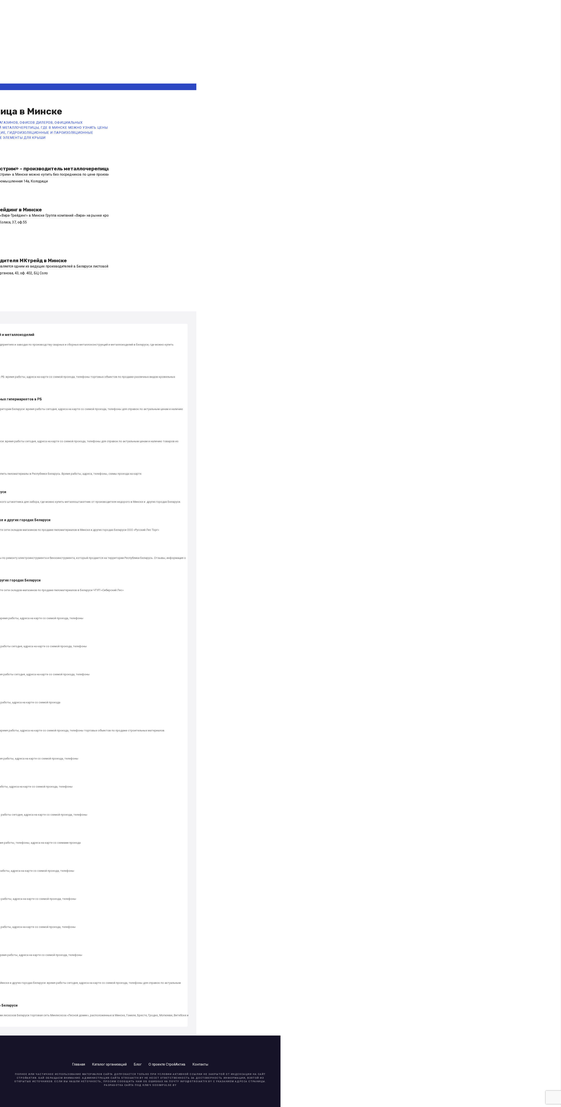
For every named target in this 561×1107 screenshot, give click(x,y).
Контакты (200, 1064)
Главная (78, 1064)
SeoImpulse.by (164, 1085)
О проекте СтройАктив (167, 1064)
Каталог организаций (109, 1064)
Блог (138, 1064)
